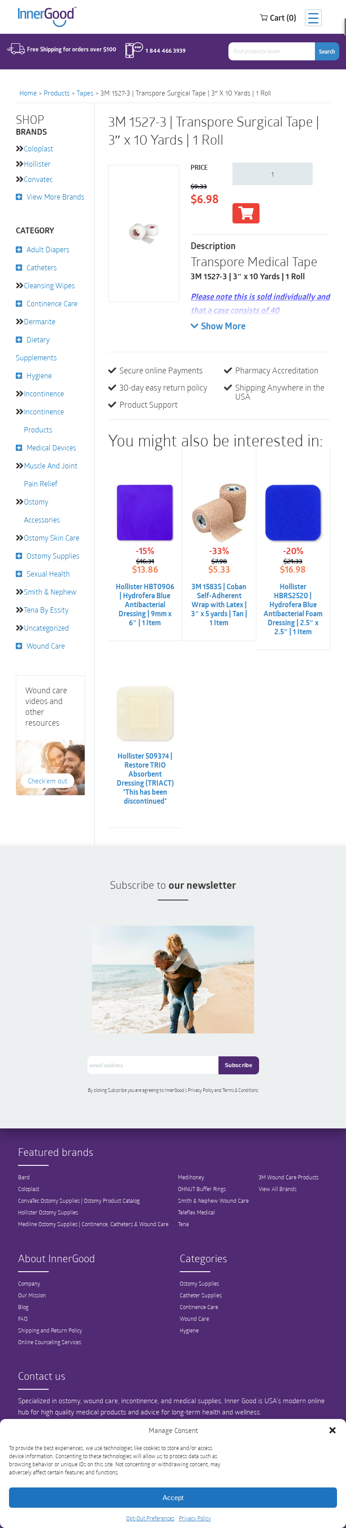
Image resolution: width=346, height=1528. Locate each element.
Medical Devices (51, 447)
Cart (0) (283, 17)
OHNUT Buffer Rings (202, 1188)
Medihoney (191, 1177)
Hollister (37, 163)
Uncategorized (46, 627)
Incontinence (44, 393)
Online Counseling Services (49, 1342)
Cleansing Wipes (49, 285)
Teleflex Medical (196, 1212)
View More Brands (55, 196)
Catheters (42, 267)
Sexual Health (48, 573)
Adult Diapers (48, 249)
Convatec (38, 179)
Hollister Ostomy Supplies (48, 1212)
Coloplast (38, 148)
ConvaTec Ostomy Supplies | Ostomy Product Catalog (79, 1200)
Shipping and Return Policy (50, 1330)
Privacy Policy (195, 1518)
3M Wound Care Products (289, 1177)
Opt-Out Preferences (150, 1518)
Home (28, 92)
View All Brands (277, 1188)
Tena (183, 1224)
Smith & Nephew (50, 591)
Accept (173, 1497)
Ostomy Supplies (53, 555)
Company (29, 1283)
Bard (24, 1177)
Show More (223, 327)
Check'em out (47, 780)
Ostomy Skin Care (51, 537)
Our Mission (32, 1295)
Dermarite (39, 321)
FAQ (22, 1318)
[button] (332, 1430)
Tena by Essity (46, 609)
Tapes (85, 92)
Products (57, 92)
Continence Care (52, 303)
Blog (23, 1306)
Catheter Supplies (201, 1295)
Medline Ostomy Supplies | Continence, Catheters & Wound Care (93, 1224)
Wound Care (46, 645)
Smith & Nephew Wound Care (213, 1200)
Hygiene (39, 375)
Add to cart (246, 213)
